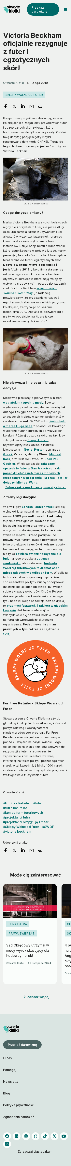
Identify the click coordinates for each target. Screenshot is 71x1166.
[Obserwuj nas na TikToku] (45, 1136)
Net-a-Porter (34, 449)
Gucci (7, 454)
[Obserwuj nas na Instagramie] (26, 1136)
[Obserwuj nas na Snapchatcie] (35, 1136)
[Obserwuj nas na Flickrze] (17, 1136)
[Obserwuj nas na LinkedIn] (7, 1144)
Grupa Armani (37, 440)
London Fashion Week (38, 506)
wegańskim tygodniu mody (23, 402)
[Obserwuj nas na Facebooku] (7, 1136)
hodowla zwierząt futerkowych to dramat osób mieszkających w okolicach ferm (31, 568)
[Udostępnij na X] (14, 106)
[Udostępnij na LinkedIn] (23, 106)
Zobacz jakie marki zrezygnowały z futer (35, 487)
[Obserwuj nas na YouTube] (64, 1136)
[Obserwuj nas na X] (54, 1136)
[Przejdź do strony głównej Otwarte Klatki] (11, 9)
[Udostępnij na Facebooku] (5, 106)
